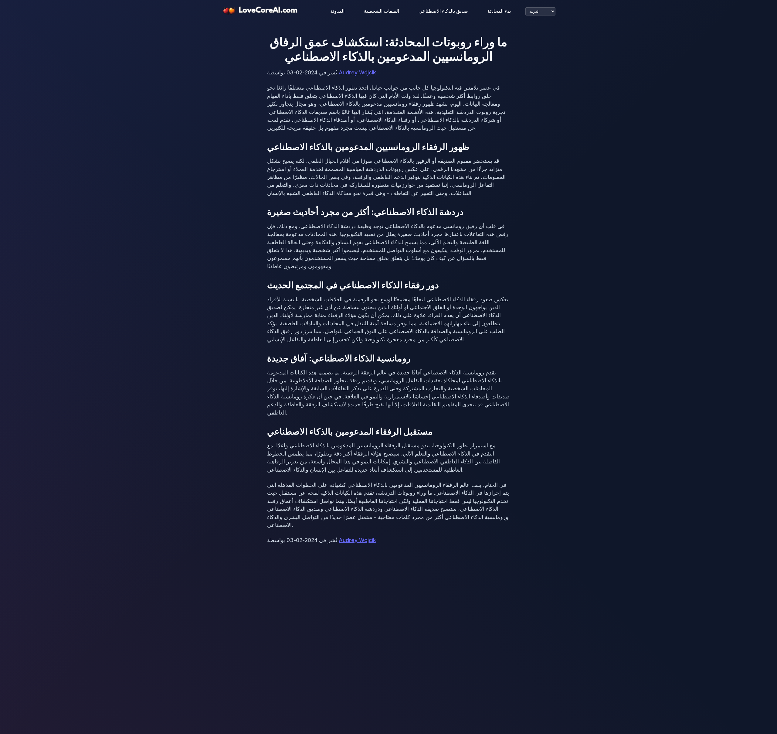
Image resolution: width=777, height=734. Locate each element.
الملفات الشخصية (381, 11)
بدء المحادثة (499, 11)
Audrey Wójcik (357, 72)
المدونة (337, 11)
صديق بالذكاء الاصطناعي (443, 11)
